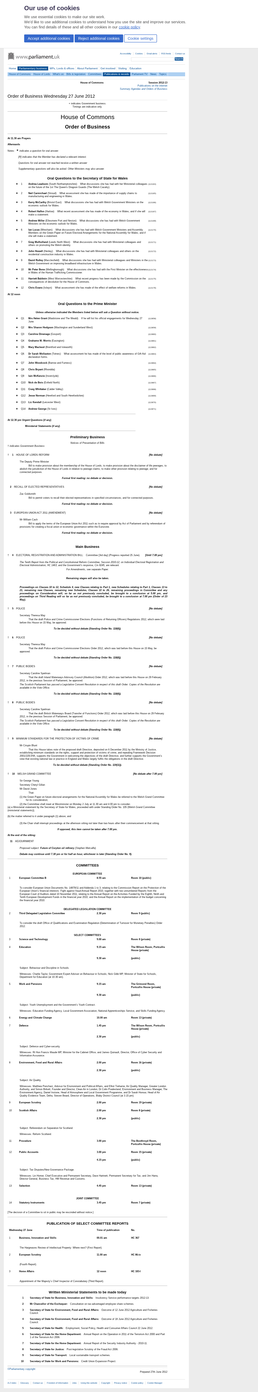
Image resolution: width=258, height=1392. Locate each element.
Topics (162, 74)
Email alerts (152, 53)
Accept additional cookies (49, 38)
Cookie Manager (154, 1383)
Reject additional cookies (99, 38)
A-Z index (12, 1383)
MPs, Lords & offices (62, 68)
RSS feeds (166, 53)
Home (12, 68)
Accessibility (125, 53)
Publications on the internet (152, 85)
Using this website (89, 1383)
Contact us (180, 53)
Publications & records (116, 74)
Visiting (122, 68)
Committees (94, 74)
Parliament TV (140, 74)
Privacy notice (120, 1383)
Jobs (74, 1383)
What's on (58, 74)
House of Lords (41, 74)
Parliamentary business (33, 68)
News (153, 74)
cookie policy (129, 27)
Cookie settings (140, 38)
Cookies (139, 53)
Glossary (24, 1383)
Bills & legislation (75, 74)
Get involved (107, 68)
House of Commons (20, 74)
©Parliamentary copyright (21, 1369)
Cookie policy (137, 1383)
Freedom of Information (57, 1383)
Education (135, 68)
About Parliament (87, 68)
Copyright (105, 1383)
